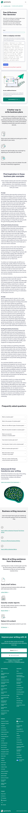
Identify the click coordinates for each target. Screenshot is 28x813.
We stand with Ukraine (19, 726)
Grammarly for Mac (5, 680)
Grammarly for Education (20, 683)
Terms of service (20, 744)
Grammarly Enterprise (19, 679)
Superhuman (20, 721)
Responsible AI (20, 729)
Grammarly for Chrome (4, 686)
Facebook (4, 798)
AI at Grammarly (20, 687)
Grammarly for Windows (4, 677)
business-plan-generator (17, 5)
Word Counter (4, 747)
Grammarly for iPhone (4, 708)
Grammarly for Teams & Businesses (20, 676)
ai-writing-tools (7, 5)
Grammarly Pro (20, 673)
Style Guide (3, 756)
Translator (3, 738)
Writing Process (20, 694)
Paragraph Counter (5, 751)
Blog (17, 696)
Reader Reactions (4, 771)
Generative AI (19, 689)
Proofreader (3, 786)
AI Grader (3, 769)
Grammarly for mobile (4, 705)
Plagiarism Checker (5, 723)
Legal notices (19, 757)
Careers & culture (20, 731)
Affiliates (18, 735)
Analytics (3, 760)
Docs (2, 671)
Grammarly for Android (4, 713)
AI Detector (4, 627)
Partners (18, 737)
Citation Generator (5, 732)
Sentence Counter (4, 754)
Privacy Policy (17, 660)
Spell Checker (4, 775)
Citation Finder (4, 767)
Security (18, 753)
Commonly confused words (21, 706)
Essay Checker (4, 734)
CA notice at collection (19, 750)
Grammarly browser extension (5, 683)
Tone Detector (4, 745)
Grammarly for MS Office (4, 698)
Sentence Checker (5, 777)
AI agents (3, 725)
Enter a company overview (11, 35)
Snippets (2, 758)
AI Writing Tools (4, 743)
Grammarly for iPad (5, 710)
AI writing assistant (20, 692)
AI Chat (2, 740)
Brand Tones (3, 762)
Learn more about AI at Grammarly (10, 482)
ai (1, 5)
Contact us (3, 796)
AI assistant (19, 685)
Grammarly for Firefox (4, 693)
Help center (3, 793)
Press (18, 733)
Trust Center (19, 740)
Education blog (20, 700)
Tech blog (18, 698)
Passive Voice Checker (3, 784)
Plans (18, 671)
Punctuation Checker (3, 781)
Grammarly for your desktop (5, 674)
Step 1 (4, 30)
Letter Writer (4, 592)
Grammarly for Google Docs (4, 701)
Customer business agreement (20, 747)
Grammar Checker (5, 721)
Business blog (19, 702)
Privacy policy (19, 742)
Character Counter (5, 749)
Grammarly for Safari (4, 689)
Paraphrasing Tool (4, 736)
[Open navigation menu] (25, 2)
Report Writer (4, 610)
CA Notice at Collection (19, 662)
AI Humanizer (4, 730)
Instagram (4, 800)
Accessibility (19, 755)
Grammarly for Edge (5, 695)
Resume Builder (4, 773)
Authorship (3, 764)
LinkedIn (4, 804)
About (18, 723)
